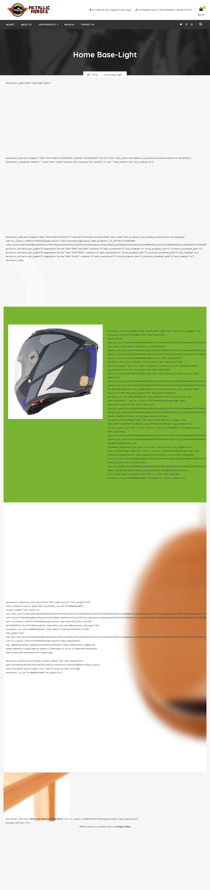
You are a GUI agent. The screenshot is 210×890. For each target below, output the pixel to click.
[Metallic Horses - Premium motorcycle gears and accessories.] (29, 10)
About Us (26, 24)
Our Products (47, 24)
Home (95, 74)
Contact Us (87, 24)
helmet (10, 24)
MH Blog (69, 24)
